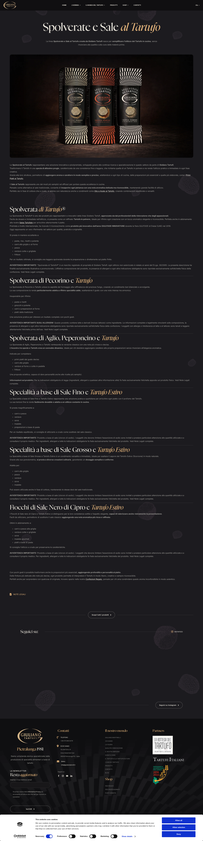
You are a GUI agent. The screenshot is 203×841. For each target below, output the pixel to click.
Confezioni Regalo (94, 579)
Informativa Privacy (34, 792)
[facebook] (59, 776)
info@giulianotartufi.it (68, 765)
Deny (179, 834)
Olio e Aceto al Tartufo (104, 191)
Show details (127, 836)
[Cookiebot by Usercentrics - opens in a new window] (20, 836)
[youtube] (67, 776)
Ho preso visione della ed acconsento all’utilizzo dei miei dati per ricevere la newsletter (29, 794)
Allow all (178, 820)
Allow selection (178, 827)
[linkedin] (71, 776)
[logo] (10, 2)
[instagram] (63, 776)
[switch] (72, 836)
